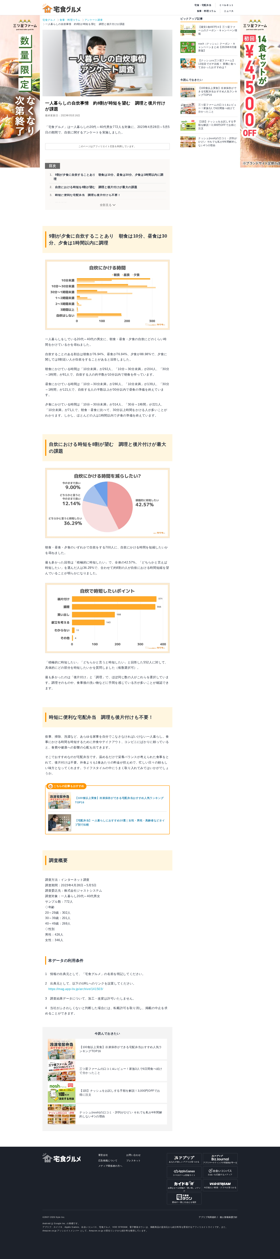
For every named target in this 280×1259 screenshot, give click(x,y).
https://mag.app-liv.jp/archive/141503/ (75, 989)
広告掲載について (108, 1160)
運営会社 (103, 1155)
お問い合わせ (133, 1155)
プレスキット (133, 1160)
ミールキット (226, 5)
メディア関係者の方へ (110, 1166)
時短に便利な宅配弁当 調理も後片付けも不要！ (88, 195)
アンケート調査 (94, 19)
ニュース (229, 11)
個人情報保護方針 (229, 1217)
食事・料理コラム (206, 11)
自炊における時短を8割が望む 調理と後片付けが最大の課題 (96, 187)
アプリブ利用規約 (207, 1217)
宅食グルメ (48, 19)
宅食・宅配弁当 (202, 5)
